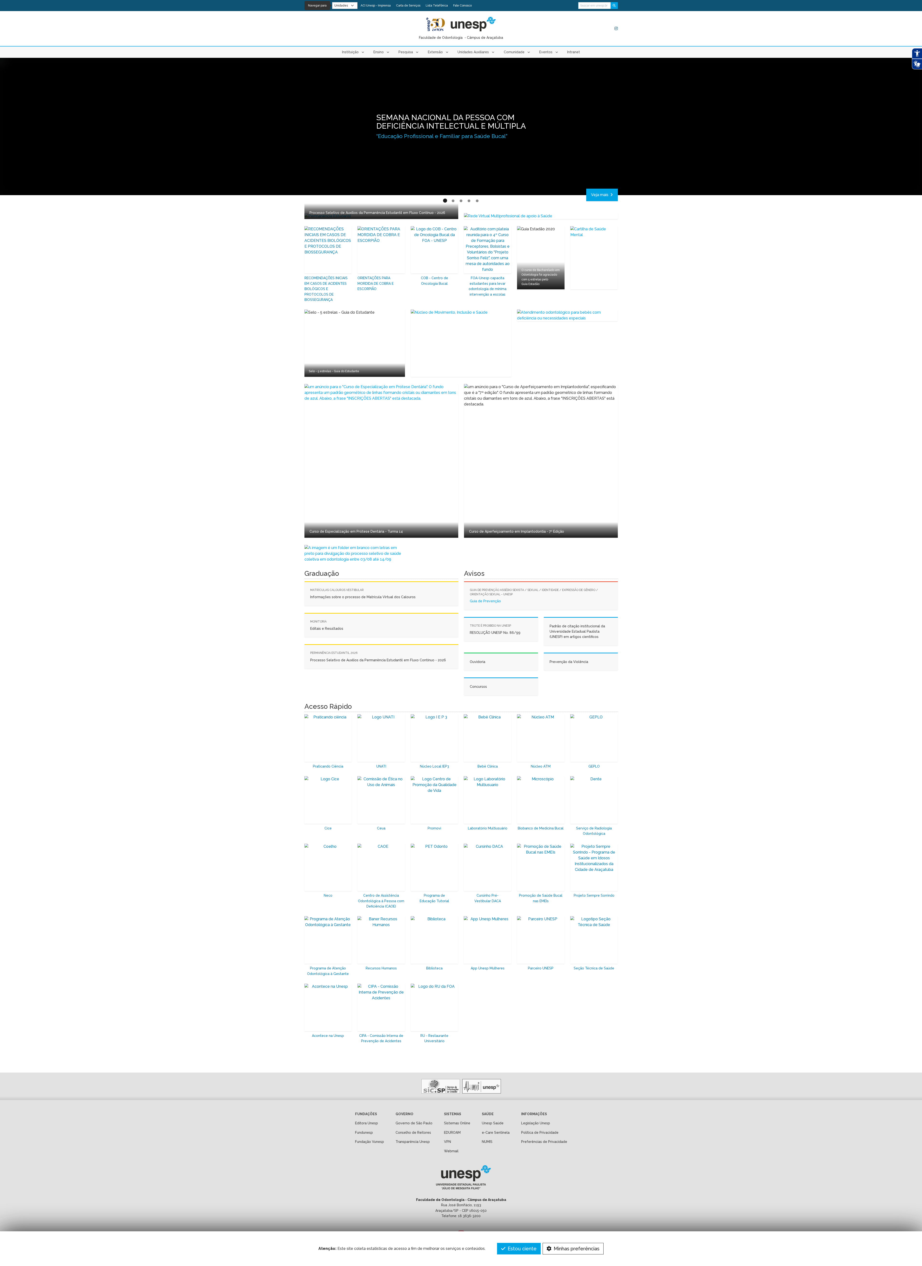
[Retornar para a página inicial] (461, 1179)
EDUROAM (452, 1132)
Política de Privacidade (540, 1132)
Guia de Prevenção (485, 601)
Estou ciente (521, 1249)
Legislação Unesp (535, 1123)
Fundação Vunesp (369, 1142)
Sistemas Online (457, 1123)
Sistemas (452, 1114)
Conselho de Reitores (413, 1132)
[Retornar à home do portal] (473, 24)
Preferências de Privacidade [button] (544, 1142)
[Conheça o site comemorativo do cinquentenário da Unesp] (435, 24)
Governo (404, 1114)
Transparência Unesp (413, 1142)
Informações (534, 1114)
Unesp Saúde (493, 1123)
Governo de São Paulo (414, 1123)
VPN (447, 1142)
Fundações (366, 1114)
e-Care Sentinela (496, 1132)
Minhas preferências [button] (575, 1249)
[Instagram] (616, 29)
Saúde (488, 1114)
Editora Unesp (366, 1123)
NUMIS (487, 1142)
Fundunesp (364, 1132)
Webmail (451, 1151)
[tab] (445, 201)
